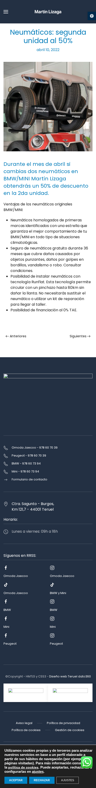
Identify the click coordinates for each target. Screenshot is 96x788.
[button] (92, 16)
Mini (6, 626)
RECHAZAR (42, 780)
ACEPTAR (16, 780)
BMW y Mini (58, 593)
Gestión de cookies (69, 730)
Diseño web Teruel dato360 (70, 676)
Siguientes (78, 336)
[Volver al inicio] (48, 11)
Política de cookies (26, 730)
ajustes (38, 771)
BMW (7, 610)
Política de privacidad (63, 723)
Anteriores (18, 336)
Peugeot (10, 643)
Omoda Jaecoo (15, 576)
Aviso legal (24, 723)
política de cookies (23, 767)
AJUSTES (67, 780)
